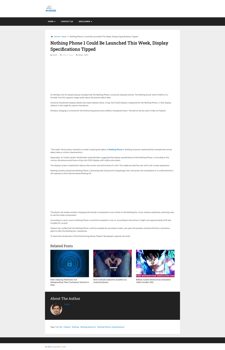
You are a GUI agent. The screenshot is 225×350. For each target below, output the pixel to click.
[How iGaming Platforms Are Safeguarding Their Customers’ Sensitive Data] (69, 263)
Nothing (75, 327)
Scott (54, 55)
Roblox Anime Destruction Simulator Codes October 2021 (153, 280)
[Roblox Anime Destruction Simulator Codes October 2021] (155, 263)
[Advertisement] (112, 76)
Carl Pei (58, 327)
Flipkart (67, 327)
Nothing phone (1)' (88, 327)
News (64, 36)
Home (51, 21)
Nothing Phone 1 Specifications (110, 327)
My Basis (48, 347)
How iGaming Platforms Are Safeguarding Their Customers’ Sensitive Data (69, 282)
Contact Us (67, 21)
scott (66, 304)
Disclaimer (84, 21)
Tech (86, 55)
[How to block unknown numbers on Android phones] (112, 263)
